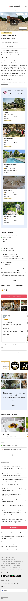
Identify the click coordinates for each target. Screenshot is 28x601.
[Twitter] (5, 583)
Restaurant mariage (13, 546)
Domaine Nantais (8, 138)
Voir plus (14, 280)
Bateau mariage (13, 549)
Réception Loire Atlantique (6, 455)
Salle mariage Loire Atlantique (19, 455)
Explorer (23, 28)
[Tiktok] (17, 583)
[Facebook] (2, 583)
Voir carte (23, 447)
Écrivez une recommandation (14, 296)
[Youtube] (14, 583)
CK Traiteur (6, 434)
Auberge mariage (14, 544)
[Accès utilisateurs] (26, 6)
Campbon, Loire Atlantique (9, 38)
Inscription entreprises (6, 567)
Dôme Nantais (8, 190)
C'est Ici (6, 112)
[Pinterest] (8, 583)
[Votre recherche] (2, 14)
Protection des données (6, 561)
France (5, 590)
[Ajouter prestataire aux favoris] (26, 14)
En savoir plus (4, 84)
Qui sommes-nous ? (17, 567)
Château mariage (5, 549)
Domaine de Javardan (10, 216)
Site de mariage (19, 569)
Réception (3, 541)
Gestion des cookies (18, 561)
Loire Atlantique (13, 10)
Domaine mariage (5, 544)
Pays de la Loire (4, 10)
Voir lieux (14, 405)
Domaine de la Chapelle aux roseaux (12, 165)
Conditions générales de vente (8, 559)
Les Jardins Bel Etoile (16, 532)
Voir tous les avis (13, 352)
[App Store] (6, 577)
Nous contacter (14, 527)
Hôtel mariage (4, 546)
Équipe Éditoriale (4, 569)
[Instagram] (11, 583)
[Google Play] (16, 577)
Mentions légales (10, 557)
